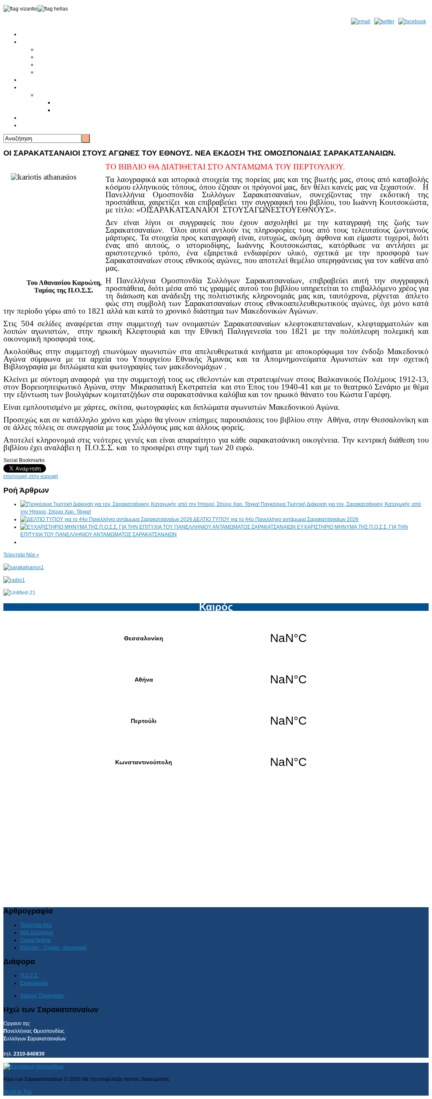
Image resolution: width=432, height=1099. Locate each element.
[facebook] (412, 21)
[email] (360, 21)
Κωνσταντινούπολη (216, 762)
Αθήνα (216, 679)
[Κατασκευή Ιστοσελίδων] (33, 1066)
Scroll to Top (17, 1092)
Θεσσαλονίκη (216, 638)
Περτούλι (216, 721)
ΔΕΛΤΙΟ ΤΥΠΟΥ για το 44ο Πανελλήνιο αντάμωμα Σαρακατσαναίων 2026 (276, 519)
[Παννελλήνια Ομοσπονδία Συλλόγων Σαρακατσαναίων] (23, 567)
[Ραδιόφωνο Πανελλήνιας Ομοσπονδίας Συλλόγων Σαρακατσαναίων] (14, 580)
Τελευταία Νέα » (21, 555)
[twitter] (384, 21)
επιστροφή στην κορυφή (30, 476)
